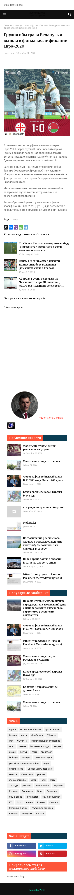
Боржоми (58, 785)
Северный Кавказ (18, 808)
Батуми (23, 752)
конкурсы (27, 813)
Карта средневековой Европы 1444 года (42, 494)
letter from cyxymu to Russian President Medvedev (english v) (42, 576)
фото (11, 746)
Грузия (12, 729)
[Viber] (16, 227)
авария (57, 746)
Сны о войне (15, 797)
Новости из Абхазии (30, 729)
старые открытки (17, 780)
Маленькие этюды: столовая (41, 461)
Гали (39, 791)
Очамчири (52, 791)
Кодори (41, 802)
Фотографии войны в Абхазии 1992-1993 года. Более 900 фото (43, 478)
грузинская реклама (42, 808)
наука (46, 763)
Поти (43, 780)
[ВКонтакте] (11, 227)
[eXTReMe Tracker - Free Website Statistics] (11, 428)
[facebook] (21, 846)
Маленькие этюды (39, 746)
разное (22, 746)
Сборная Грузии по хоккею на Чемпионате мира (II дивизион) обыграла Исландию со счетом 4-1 (41, 282)
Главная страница (13, 25)
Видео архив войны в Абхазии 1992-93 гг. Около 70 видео (42, 561)
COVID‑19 (22, 741)
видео (29, 802)
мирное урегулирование (40, 769)
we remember (42, 785)
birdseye (13, 757)
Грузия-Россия (52, 729)
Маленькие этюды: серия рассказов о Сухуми (39, 447)
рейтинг (41, 774)
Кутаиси (13, 791)
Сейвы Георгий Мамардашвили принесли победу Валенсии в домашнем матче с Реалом (39, 265)
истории (40, 813)
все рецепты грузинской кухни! (43, 507)
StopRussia (37, 735)
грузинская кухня (43, 757)
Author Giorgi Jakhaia (50, 417)
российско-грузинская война (24, 763)
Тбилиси (51, 735)
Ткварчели (27, 791)
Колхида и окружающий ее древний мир (40, 689)
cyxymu (10, 53)
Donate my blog (15, 876)
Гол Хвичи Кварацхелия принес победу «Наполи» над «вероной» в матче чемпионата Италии (44, 247)
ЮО (11, 802)
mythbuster (32, 797)
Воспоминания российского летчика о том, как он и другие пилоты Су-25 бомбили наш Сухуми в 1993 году (42, 543)
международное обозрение (45, 741)
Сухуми (13, 735)
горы (34, 752)
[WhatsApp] (21, 227)
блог (19, 802)
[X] (6, 227)
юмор (33, 780)
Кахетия (13, 813)
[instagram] (21, 854)
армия (12, 752)
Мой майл (29, 522)
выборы (26, 757)
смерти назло (16, 769)
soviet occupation (51, 797)
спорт (27, 25)
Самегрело (27, 774)
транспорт (46, 752)
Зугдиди (13, 785)
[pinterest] (52, 854)
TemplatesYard (36, 890)
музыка (13, 774)
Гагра (53, 780)
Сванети (53, 802)
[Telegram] (26, 227)
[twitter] (52, 846)
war (11, 741)
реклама (26, 785)
